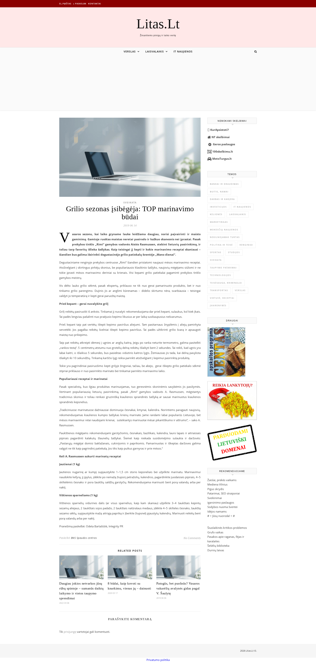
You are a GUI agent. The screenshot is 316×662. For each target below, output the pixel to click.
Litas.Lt (158, 24)
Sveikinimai (214, 498)
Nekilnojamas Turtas (225, 237)
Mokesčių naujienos (224, 229)
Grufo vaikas (215, 532)
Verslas (130, 51)
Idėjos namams (217, 511)
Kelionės (216, 214)
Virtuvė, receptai (222, 298)
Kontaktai (94, 3)
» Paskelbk (79, 3)
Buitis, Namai (219, 191)
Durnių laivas (215, 550)
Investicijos (218, 206)
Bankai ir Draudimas (224, 184)
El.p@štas (65, 3)
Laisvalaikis (154, 51)
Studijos (234, 252)
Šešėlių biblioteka (218, 545)
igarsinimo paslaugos (220, 502)
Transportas (219, 290)
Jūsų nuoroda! (221, 516)
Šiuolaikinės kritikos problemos (227, 528)
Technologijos (220, 275)
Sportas (215, 252)
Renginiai (246, 244)
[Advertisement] (158, 83)
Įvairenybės (218, 305)
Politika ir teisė (221, 244)
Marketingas (219, 222)
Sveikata (130, 202)
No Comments (192, 538)
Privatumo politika (158, 660)
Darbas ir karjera (222, 199)
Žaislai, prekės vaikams (221, 480)
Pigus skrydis (215, 489)
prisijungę (70, 631)
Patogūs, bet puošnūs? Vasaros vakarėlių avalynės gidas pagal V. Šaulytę (178, 588)
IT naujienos (183, 51)
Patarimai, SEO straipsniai (223, 493)
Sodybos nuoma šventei (222, 507)
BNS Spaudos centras (84, 538)
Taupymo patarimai (223, 267)
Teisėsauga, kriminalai (226, 282)
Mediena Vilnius (217, 484)
